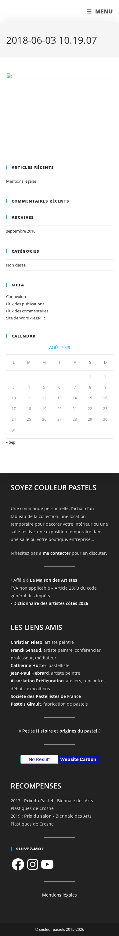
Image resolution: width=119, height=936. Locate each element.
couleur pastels (31, 11)
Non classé (16, 265)
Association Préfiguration (37, 681)
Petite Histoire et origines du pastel (59, 731)
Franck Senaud (26, 650)
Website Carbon (78, 759)
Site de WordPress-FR (25, 318)
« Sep (11, 442)
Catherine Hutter (28, 665)
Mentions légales (21, 181)
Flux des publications (25, 304)
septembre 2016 (20, 231)
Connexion (16, 296)
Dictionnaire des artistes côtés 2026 (50, 603)
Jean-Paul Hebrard (30, 673)
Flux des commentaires (27, 311)
